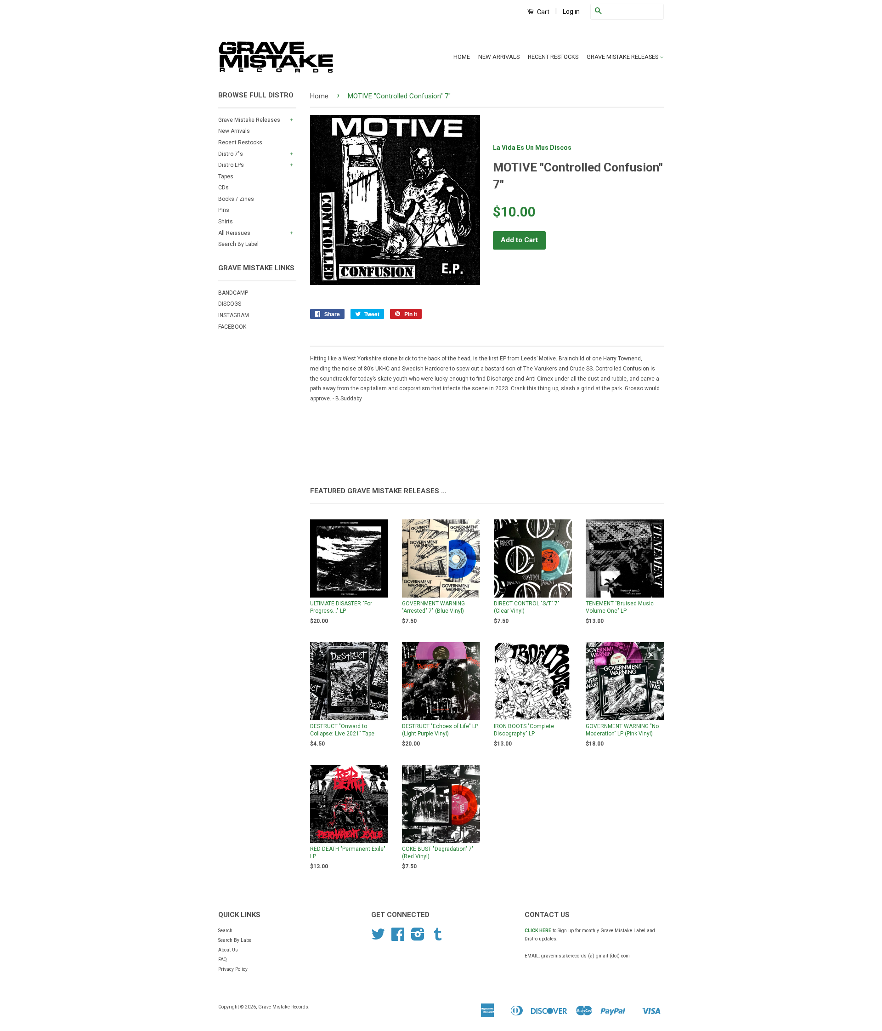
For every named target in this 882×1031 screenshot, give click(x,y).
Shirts (225, 221)
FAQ (222, 959)
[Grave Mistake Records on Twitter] (378, 937)
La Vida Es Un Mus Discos (532, 147)
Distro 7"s (230, 154)
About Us (228, 949)
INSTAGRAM (233, 315)
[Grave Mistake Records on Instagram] (418, 937)
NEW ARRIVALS (499, 56)
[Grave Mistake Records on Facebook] (398, 937)
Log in (571, 11)
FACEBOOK (232, 327)
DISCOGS (229, 304)
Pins (223, 210)
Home (319, 96)
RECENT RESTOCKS (553, 56)
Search (225, 930)
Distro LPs (231, 165)
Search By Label (238, 244)
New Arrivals (234, 131)
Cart (542, 12)
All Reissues (234, 233)
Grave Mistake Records (283, 1006)
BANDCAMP (233, 293)
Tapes (225, 176)
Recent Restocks (240, 142)
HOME (461, 56)
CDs (223, 187)
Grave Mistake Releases (249, 120)
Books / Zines (236, 199)
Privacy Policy (233, 969)
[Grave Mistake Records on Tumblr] (438, 937)
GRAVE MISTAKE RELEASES (623, 56)
